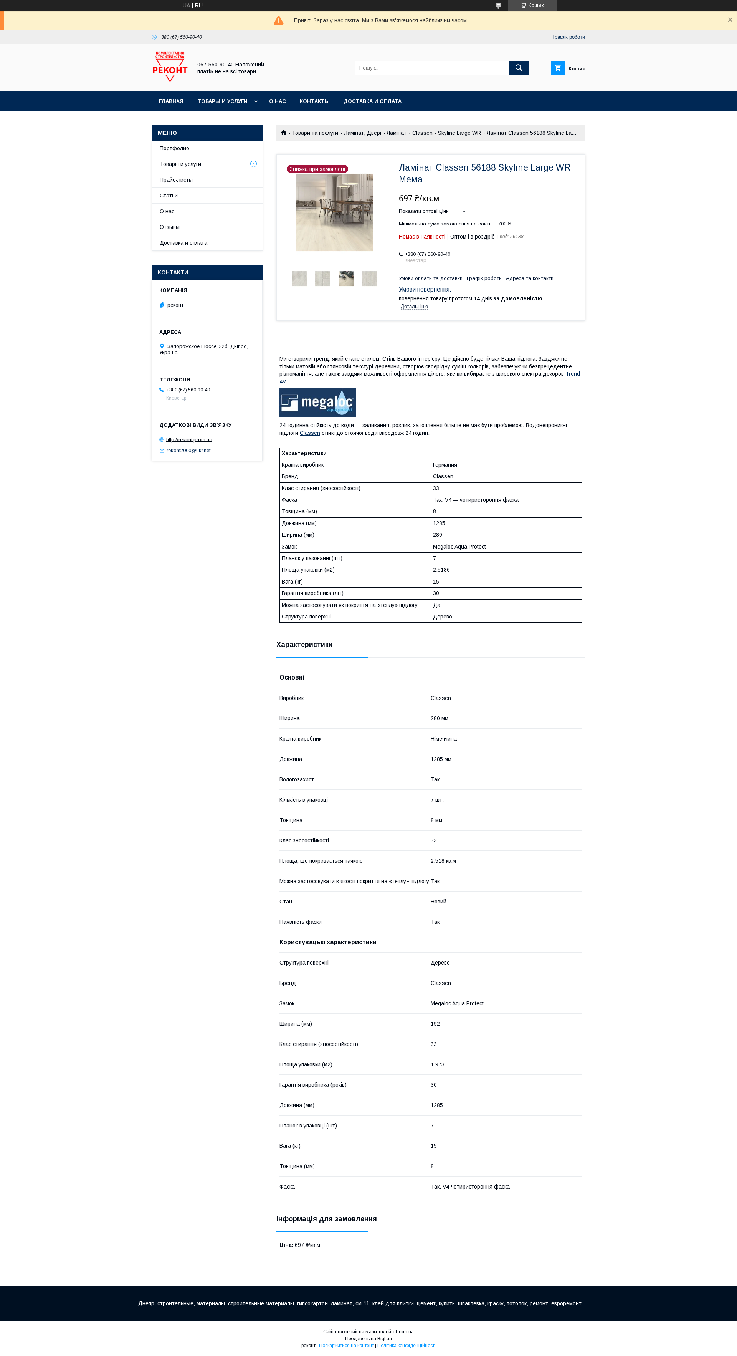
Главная (171, 101)
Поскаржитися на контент (346, 1345)
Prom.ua (405, 1331)
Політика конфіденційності (406, 1345)
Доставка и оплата (373, 101)
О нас (277, 101)
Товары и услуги (222, 101)
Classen (422, 133)
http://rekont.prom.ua (189, 439)
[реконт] (170, 81)
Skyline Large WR (459, 133)
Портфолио (174, 148)
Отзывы (170, 227)
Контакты (315, 101)
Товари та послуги (315, 133)
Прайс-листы (176, 180)
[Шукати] (519, 68)
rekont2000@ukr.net (188, 450)
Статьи (169, 195)
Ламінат (397, 133)
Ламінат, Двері (362, 133)
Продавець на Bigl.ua (368, 1338)
